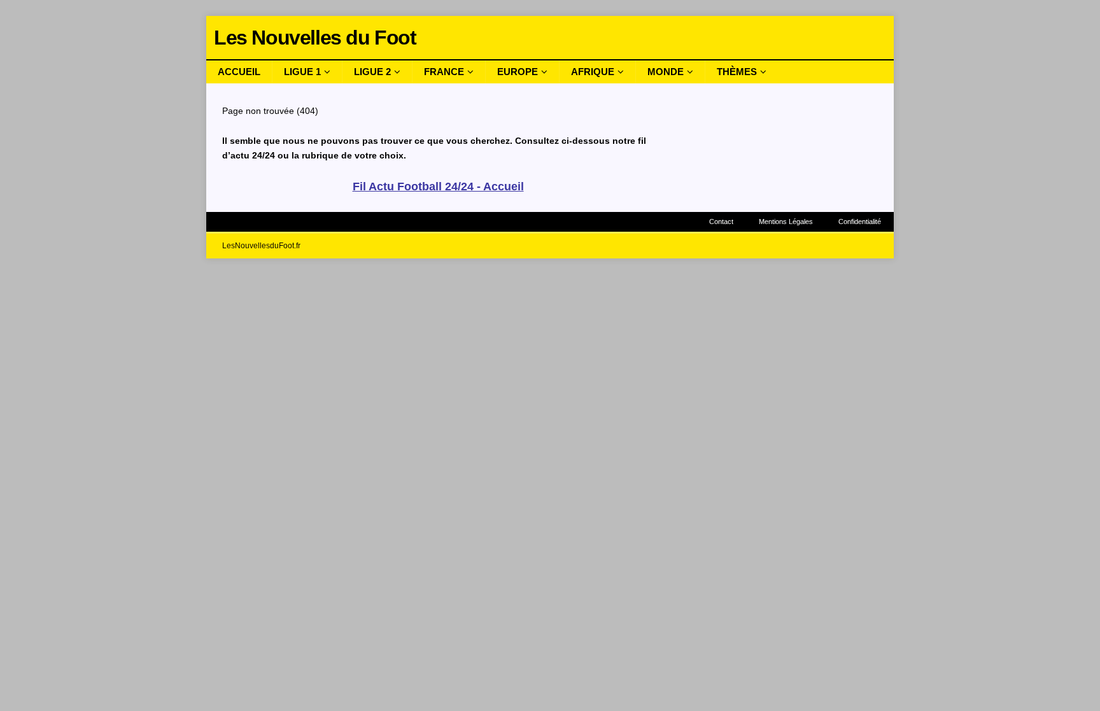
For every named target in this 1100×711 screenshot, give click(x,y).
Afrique (592, 71)
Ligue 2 (372, 71)
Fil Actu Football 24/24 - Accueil (438, 186)
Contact (721, 221)
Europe (517, 71)
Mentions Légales (786, 221)
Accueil (239, 71)
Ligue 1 (302, 71)
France (444, 71)
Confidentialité (859, 221)
